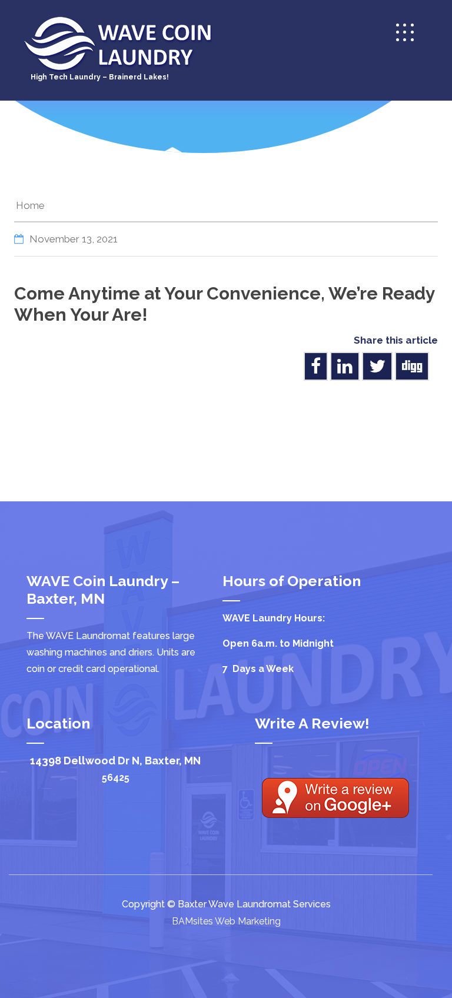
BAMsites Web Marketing (226, 921)
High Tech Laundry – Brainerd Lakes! (100, 77)
